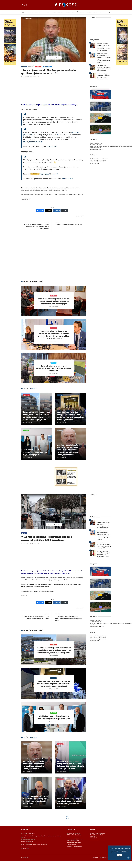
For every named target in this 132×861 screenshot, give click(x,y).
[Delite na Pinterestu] (56, 525)
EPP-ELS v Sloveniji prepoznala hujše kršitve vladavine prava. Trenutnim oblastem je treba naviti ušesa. (35, 800)
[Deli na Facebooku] (52, 525)
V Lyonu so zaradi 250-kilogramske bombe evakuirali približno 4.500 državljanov (36, 227)
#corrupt (75, 132)
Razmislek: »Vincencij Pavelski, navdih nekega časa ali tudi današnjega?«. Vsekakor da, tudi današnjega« (54, 301)
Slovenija (39, 12)
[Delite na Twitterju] (54, 525)
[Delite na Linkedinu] (59, 525)
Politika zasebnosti (104, 857)
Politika (31, 66)
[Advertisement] (52, 90)
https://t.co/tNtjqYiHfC (49, 174)
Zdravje (60, 12)
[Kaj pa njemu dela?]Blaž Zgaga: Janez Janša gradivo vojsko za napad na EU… (68, 619)
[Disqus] (53, 257)
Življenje (80, 12)
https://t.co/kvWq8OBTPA (33, 142)
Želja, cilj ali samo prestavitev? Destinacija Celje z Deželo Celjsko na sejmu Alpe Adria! (53, 368)
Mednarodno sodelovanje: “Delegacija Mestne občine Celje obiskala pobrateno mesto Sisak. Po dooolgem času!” (70, 416)
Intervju (88, 12)
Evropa (47, 12)
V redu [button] (119, 855)
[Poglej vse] (100, 94)
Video (95, 12)
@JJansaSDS (28, 135)
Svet (53, 12)
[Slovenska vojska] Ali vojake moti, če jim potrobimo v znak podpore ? (35, 618)
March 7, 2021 (52, 146)
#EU (58, 135)
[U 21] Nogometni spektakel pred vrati (68, 224)
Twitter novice (70, 12)
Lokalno (60, 395)
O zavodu (95, 857)
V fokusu (30, 12)
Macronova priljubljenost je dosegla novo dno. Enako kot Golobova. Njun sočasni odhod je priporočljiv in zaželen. (70, 765)
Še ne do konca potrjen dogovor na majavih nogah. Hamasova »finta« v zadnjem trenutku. (70, 801)
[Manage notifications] (128, 857)
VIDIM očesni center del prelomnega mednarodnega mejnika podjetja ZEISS (35, 452)
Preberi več (124, 852)
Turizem (53, 362)
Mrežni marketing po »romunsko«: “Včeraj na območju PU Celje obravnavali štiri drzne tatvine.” (103, 77)
